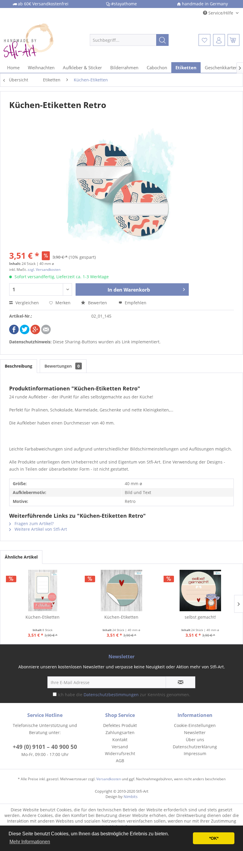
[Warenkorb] (233, 40)
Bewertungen (62, 366)
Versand (120, 746)
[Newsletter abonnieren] (180, 682)
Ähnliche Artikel (21, 557)
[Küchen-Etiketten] (42, 590)
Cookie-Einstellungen (195, 725)
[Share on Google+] (35, 332)
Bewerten (97, 302)
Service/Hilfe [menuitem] (220, 13)
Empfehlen (135, 302)
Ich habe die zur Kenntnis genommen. (124, 694)
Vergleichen (26, 302)
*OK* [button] (213, 838)
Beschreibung (18, 366)
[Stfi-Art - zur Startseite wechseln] (36, 40)
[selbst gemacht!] (200, 590)
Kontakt (119, 739)
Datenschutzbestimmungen (111, 694)
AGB (120, 760)
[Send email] (46, 332)
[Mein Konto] (219, 40)
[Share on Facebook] (14, 332)
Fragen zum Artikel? (33, 523)
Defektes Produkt (120, 725)
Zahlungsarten (120, 732)
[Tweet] (24, 332)
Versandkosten (108, 778)
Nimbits (131, 796)
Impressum (195, 753)
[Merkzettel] (204, 40)
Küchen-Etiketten (42, 617)
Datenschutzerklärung (195, 746)
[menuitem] (129, 40)
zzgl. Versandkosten (44, 269)
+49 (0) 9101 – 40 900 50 (45, 747)
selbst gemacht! (200, 617)
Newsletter (195, 732)
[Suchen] (162, 40)
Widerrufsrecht (120, 753)
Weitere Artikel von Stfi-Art (40, 529)
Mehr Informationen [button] (29, 841)
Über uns (195, 739)
